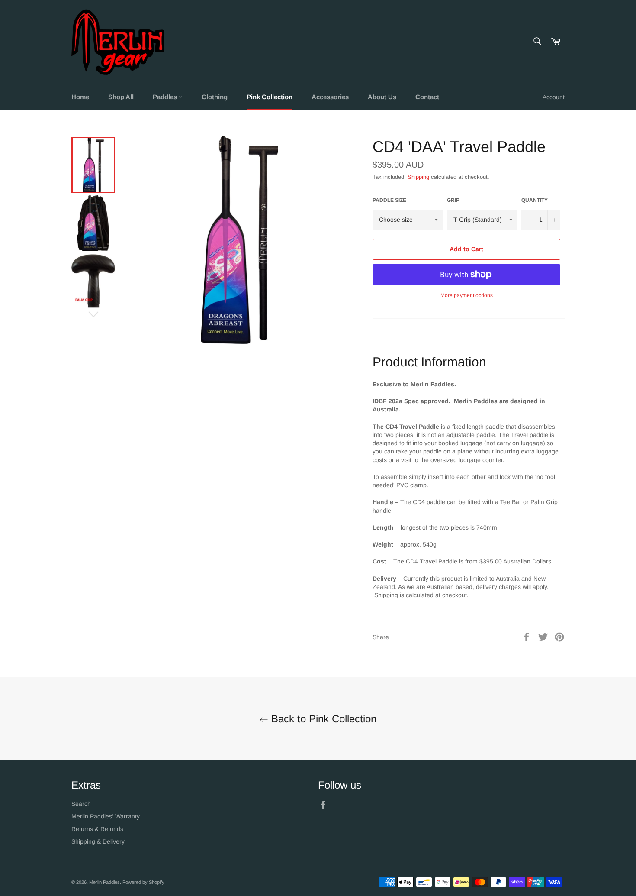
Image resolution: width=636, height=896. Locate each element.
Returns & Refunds (97, 828)
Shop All (121, 96)
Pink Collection (269, 96)
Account (554, 97)
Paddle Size (389, 200)
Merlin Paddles (104, 882)
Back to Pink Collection (322, 719)
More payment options (466, 295)
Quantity (534, 200)
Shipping (418, 177)
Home (80, 96)
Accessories (330, 96)
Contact (427, 96)
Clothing (215, 96)
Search (81, 803)
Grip (453, 200)
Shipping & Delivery (98, 841)
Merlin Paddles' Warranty (105, 816)
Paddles (166, 96)
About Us (382, 96)
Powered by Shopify (143, 882)
